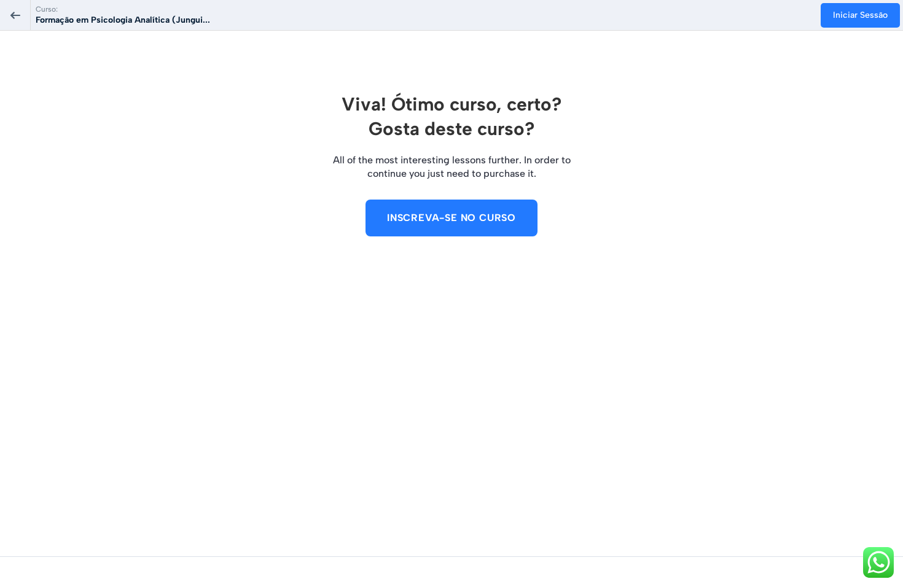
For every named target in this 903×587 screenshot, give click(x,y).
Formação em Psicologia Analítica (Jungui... (123, 20)
